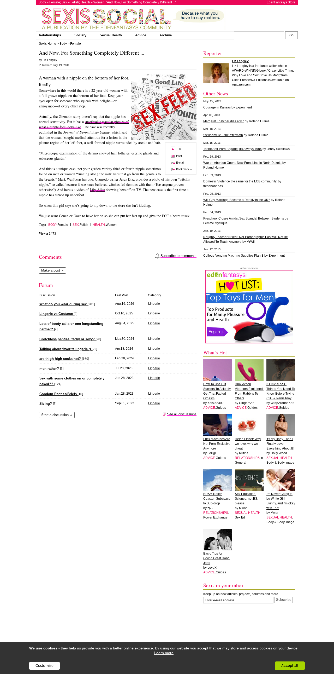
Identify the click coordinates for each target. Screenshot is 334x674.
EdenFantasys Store (281, 2)
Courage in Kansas (217, 107)
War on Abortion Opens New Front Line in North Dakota (242, 163)
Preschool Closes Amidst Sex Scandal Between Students (243, 218)
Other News (215, 93)
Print (179, 156)
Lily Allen (97, 189)
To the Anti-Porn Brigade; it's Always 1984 (232, 149)
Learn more (164, 653)
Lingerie (154, 304)
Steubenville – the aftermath (223, 135)
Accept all (289, 666)
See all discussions (181, 414)
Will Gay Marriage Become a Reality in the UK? (236, 200)
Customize (44, 666)
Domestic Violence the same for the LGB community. (240, 181)
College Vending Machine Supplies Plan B (233, 255)
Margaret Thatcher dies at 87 (223, 121)
